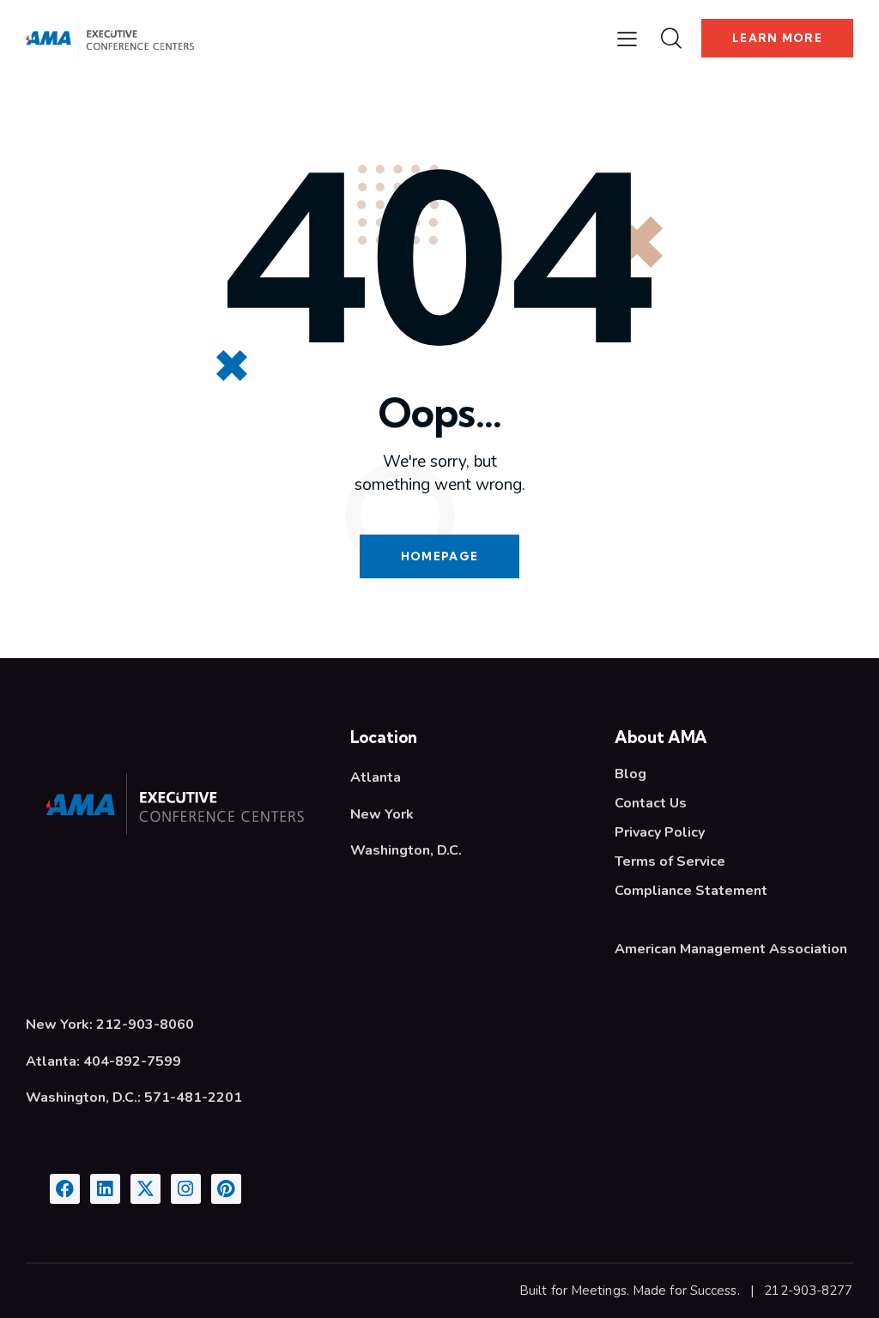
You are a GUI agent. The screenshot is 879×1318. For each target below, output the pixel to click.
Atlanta (375, 777)
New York (382, 814)
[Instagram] (186, 1189)
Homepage (439, 556)
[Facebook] (65, 1189)
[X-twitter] (145, 1189)
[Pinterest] (226, 1189)
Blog (630, 774)
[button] (627, 39)
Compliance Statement (691, 890)
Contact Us (651, 803)
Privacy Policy (660, 832)
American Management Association (731, 949)
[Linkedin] (105, 1189)
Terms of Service (670, 861)
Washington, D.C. (406, 850)
